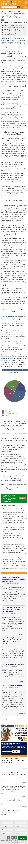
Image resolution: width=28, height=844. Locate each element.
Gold (2, 19)
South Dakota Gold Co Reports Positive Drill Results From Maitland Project (12, 609)
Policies (17, 833)
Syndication (18, 830)
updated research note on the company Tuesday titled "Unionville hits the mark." (13, 107)
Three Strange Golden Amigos (12, 685)
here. (25, 568)
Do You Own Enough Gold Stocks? (13, 664)
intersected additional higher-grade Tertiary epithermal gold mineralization (13, 42)
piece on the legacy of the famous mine (13, 234)
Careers (4, 833)
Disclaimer (4, 826)
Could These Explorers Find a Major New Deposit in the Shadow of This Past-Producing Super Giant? (13, 788)
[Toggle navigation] (25, 7)
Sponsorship (5, 830)
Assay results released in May (10, 316)
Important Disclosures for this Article (11, 17)
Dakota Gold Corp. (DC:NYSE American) (13, 38)
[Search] (18, 7)
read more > (22, 604)
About (17, 823)
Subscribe (22, 498)
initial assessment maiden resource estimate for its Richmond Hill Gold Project (14, 356)
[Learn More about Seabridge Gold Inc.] (14, 732)
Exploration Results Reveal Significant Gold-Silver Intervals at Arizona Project (13, 579)
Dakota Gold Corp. (15, 373)
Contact (17, 826)
